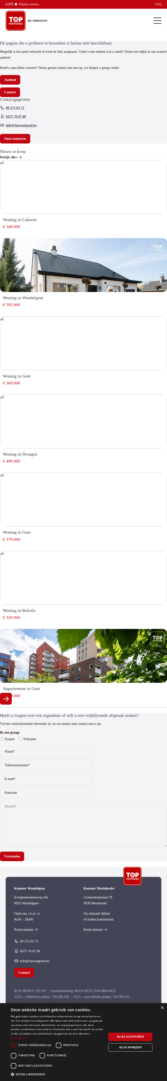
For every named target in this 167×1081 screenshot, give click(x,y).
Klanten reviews (29, 4)
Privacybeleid (19, 1038)
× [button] (162, 1007)
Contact (24, 972)
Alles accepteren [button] (130, 1036)
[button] (57, 1074)
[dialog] (83, 1042)
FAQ (158, 4)
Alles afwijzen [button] (130, 1047)
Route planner (23, 929)
